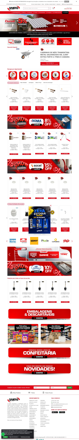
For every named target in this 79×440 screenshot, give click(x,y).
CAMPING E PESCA (33, 408)
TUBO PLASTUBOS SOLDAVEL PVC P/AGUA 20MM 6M (52, 98)
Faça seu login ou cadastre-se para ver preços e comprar (50, 63)
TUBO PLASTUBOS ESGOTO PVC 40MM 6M (65, 98)
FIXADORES (42, 400)
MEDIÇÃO (42, 411)
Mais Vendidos (23, 82)
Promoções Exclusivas (13, 82)
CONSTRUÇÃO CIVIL (33, 410)
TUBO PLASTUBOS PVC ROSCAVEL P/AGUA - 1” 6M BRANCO (26, 98)
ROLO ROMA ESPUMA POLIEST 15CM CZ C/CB (39, 145)
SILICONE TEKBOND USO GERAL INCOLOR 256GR (52, 220)
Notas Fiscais (49, 393)
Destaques (31, 82)
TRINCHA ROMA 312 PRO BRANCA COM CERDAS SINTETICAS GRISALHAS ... (14, 146)
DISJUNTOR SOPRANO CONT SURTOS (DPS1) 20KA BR (26, 220)
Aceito (5, 436)
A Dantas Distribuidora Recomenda (15, 204)
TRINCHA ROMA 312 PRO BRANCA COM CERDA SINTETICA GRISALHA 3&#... (27, 146)
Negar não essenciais (13, 436)
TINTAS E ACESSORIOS (44, 423)
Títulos (33, 393)
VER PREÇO (14, 154)
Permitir (67, 1)
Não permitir (61, 1)
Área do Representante (67, 4)
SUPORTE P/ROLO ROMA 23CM (65, 145)
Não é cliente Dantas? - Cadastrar (53, 4)
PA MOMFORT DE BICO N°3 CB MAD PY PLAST (13, 293)
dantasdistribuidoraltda (57, 407)
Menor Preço (38, 82)
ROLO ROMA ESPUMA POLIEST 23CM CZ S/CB (52, 145)
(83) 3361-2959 (68, 8)
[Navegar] (2, 23)
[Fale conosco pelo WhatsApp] (3, 434)
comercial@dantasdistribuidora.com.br (60, 404)
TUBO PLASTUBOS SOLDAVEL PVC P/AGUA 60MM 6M (14, 98)
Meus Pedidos (17, 393)
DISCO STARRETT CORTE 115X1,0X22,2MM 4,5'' (14, 220)
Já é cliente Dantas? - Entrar (38, 4)
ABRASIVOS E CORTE (33, 400)
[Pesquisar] (49, 8)
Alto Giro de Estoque (47, 82)
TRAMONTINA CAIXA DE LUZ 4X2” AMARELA (65, 219)
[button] (35, 30)
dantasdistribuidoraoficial (58, 405)
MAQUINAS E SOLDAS (44, 410)
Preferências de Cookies (25, 436)
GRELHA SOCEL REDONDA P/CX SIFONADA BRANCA (14, 190)
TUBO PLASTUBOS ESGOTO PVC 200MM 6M (39, 98)
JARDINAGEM (43, 408)
